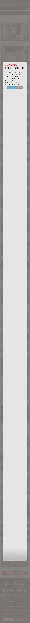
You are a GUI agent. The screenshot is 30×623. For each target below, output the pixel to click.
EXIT (19, 88)
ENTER (12, 88)
